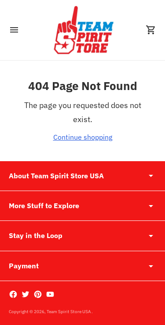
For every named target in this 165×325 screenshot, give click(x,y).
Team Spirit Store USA (69, 311)
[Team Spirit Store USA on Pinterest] (37, 294)
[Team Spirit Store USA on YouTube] (50, 294)
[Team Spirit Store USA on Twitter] (25, 294)
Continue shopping (82, 137)
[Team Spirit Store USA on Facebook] (13, 294)
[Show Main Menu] (14, 30)
